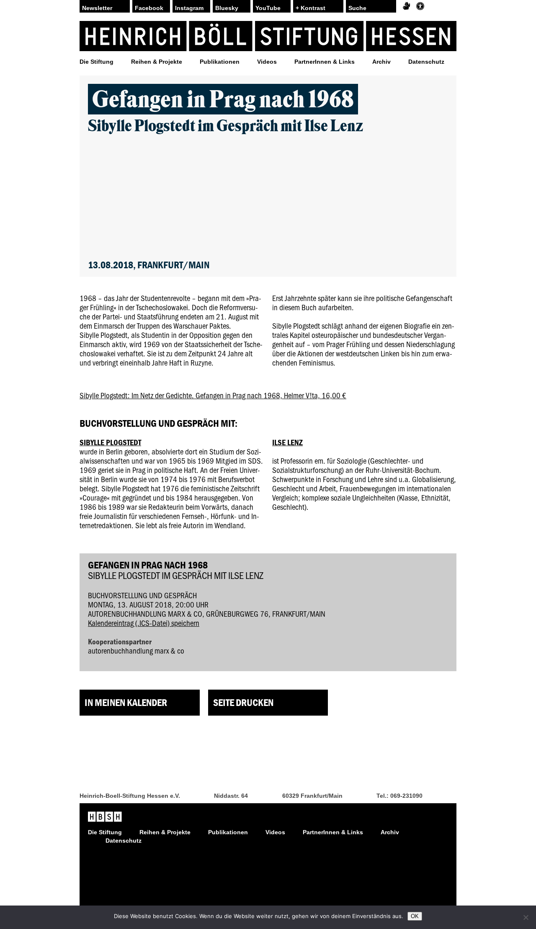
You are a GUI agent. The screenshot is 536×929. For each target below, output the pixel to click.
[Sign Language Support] (406, 6)
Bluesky (226, 8)
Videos (267, 61)
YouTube (268, 8)
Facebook (149, 8)
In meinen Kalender (126, 702)
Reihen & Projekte (156, 61)
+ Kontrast (310, 8)
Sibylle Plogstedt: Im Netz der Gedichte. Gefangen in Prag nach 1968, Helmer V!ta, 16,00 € (213, 395)
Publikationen (220, 61)
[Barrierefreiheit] (420, 6)
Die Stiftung (96, 61)
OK (415, 916)
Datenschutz (426, 61)
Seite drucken (243, 702)
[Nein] (525, 917)
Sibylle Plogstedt (110, 442)
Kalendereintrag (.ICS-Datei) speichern (143, 623)
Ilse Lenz (287, 442)
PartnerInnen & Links (324, 61)
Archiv (381, 61)
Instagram (189, 8)
